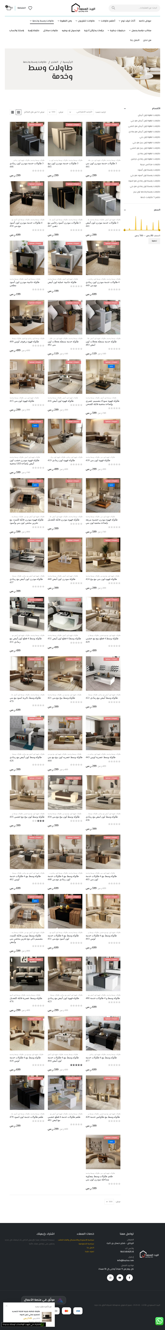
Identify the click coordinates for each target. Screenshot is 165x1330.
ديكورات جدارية (117, 31)
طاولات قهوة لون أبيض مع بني (34, 516)
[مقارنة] (115, 142)
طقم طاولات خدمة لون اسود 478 (26, 1117)
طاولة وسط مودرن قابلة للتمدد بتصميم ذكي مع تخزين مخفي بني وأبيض (26, 938)
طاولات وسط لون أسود (60, 219)
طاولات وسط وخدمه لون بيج (58, 160)
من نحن (147, 40)
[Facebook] (129, 1277)
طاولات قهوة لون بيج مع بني (110, 576)
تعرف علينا (89, 1251)
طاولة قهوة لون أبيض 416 (61, 401)
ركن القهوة (66, 21)
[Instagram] (110, 1277)
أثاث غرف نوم (128, 21)
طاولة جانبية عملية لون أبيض (62, 282)
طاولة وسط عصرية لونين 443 (101, 757)
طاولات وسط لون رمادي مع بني (95, 279)
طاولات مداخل (50, 31)
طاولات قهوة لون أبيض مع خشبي (56, 1114)
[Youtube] (119, 1277)
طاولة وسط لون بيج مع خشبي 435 (27, 816)
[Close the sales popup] (6, 1305)
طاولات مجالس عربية (150, 164)
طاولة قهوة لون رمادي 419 (61, 460)
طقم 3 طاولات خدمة (150, 197)
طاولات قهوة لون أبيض (113, 219)
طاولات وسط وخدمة (43, 21)
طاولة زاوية (33, 31)
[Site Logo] (82, 8)
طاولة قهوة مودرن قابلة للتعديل (63, 519)
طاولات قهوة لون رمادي (22, 160)
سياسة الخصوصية (86, 1244)
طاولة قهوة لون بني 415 (22, 401)
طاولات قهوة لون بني (98, 160)
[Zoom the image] (148, 1251)
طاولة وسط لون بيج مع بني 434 (64, 816)
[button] (18, 112)
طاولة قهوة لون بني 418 (98, 460)
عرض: (60, 112)
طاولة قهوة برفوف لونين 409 (24, 341)
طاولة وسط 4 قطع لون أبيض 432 (64, 638)
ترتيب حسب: (100, 112)
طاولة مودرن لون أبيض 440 (61, 579)
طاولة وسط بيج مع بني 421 (61, 698)
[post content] (103, 139)
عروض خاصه (145, 21)
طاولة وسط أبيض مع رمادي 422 (102, 698)
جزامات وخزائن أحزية (94, 31)
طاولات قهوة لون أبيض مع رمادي (33, 576)
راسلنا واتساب (16, 31)
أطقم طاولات (108, 21)
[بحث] (113, 8)
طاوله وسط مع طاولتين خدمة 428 (103, 1117)
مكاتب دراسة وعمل (141, 31)
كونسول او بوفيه (71, 31)
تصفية (154, 241)
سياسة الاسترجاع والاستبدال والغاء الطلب (76, 1240)
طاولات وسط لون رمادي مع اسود (33, 338)
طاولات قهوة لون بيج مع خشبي (110, 635)
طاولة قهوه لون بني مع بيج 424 (101, 579)
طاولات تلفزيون (86, 21)
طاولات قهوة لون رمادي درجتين (54, 457)
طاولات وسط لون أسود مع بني (19, 219)
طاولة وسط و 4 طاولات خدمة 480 (103, 998)
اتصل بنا (134, 40)
